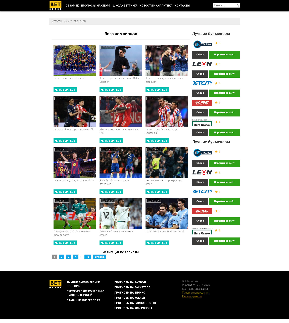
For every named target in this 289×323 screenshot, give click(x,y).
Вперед (100, 256)
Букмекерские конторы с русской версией (85, 293)
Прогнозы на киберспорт (133, 308)
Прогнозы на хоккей (129, 297)
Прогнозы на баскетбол (132, 287)
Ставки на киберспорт (83, 300)
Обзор (200, 54)
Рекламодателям (192, 296)
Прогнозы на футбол (130, 282)
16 (87, 256)
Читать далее (64, 90)
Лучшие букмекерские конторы (83, 284)
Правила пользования (195, 292)
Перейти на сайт (224, 54)
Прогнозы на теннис (129, 292)
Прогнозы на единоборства (135, 303)
